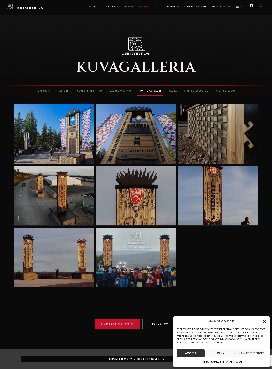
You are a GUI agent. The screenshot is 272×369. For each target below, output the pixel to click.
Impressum (235, 361)
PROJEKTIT (146, 6)
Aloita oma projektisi (117, 324)
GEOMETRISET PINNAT (90, 91)
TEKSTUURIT (44, 91)
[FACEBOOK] (251, 7)
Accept (190, 353)
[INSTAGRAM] (260, 7)
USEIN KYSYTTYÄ (195, 6)
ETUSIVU (94, 6)
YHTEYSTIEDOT (221, 6)
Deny (220, 353)
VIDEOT (129, 6)
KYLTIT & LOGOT (226, 91)
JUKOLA (110, 6)
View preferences (251, 353)
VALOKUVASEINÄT (121, 91)
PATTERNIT (64, 91)
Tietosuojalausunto (215, 361)
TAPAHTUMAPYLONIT (150, 91)
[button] (264, 321)
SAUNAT (173, 91)
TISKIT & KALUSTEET (197, 91)
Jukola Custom (160, 324)
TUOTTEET (168, 6)
